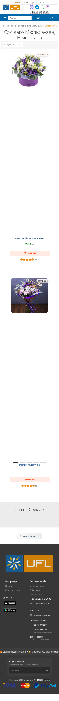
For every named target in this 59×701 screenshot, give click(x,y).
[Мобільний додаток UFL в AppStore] (10, 603)
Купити (31, 253)
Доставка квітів (37, 594)
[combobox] (12, 44)
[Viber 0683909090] (32, 8)
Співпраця (35, 590)
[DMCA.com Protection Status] (43, 680)
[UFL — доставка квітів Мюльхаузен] (11, 7)
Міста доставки (37, 586)
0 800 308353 (37, 637)
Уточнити (30, 479)
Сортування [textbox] (9, 45)
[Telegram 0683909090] (37, 8)
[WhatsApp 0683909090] (43, 8)
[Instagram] (47, 8)
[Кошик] (38, 18)
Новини (9, 586)
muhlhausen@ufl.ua (41, 615)
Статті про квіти (12, 590)
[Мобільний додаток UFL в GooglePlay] (10, 610)
